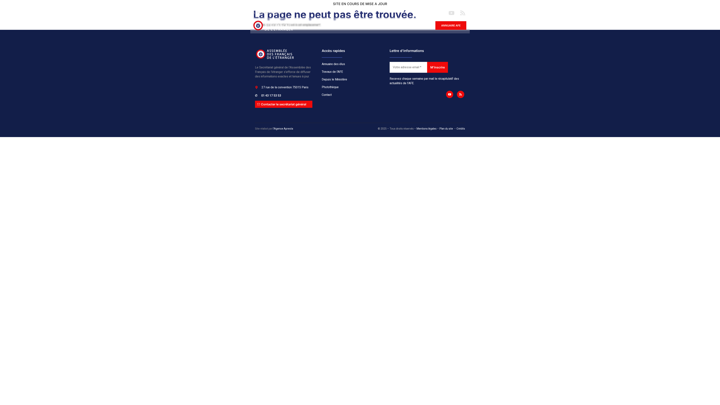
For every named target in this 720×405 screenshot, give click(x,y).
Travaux (354, 25)
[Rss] (460, 94)
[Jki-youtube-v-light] (449, 94)
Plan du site (446, 129)
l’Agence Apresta (283, 129)
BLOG (396, 25)
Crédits (461, 129)
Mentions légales (426, 129)
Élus (335, 25)
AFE (320, 25)
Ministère (377, 25)
